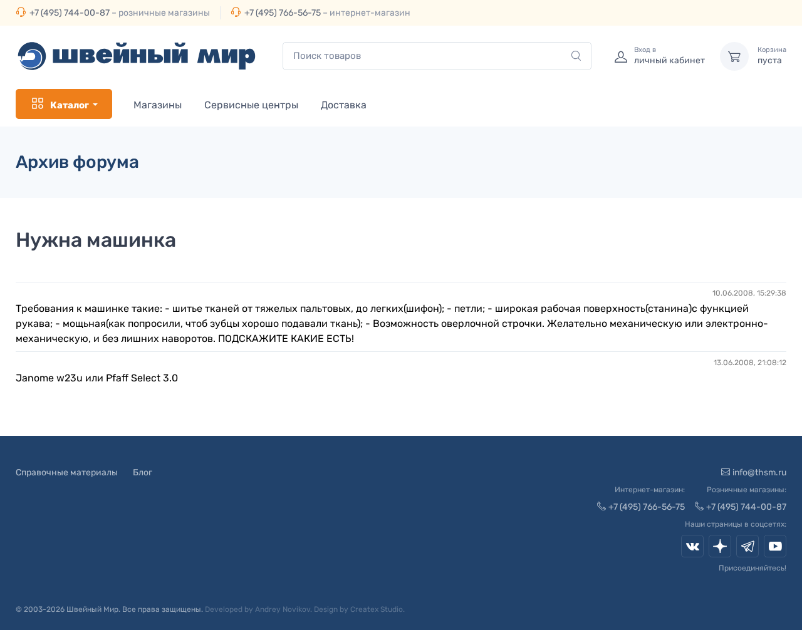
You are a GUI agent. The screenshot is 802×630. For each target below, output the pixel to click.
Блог (142, 472)
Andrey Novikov (282, 609)
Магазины (157, 105)
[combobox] (437, 56)
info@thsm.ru (759, 472)
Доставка (344, 105)
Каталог (69, 105)
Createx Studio (376, 609)
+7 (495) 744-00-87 (69, 13)
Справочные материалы (67, 472)
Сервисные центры (251, 105)
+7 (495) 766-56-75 (282, 13)
